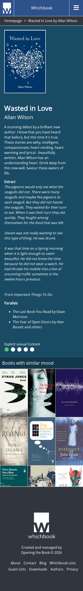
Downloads (38, 569)
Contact (30, 563)
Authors (56, 569)
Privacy (72, 569)
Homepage (13, 20)
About (15, 563)
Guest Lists (17, 569)
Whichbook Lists (63, 563)
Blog (42, 563)
